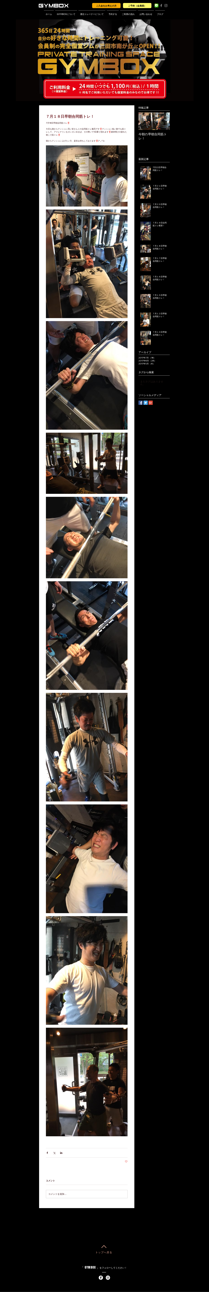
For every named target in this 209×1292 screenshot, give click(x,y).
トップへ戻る (103, 1252)
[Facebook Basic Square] (140, 403)
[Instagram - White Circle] (108, 1278)
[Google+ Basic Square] (150, 403)
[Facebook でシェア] (47, 1152)
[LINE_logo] (157, 6)
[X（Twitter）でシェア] (54, 1152)
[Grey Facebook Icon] (161, 6)
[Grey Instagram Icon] (166, 6)
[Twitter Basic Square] (145, 403)
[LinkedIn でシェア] (61, 1152)
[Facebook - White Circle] (101, 1278)
